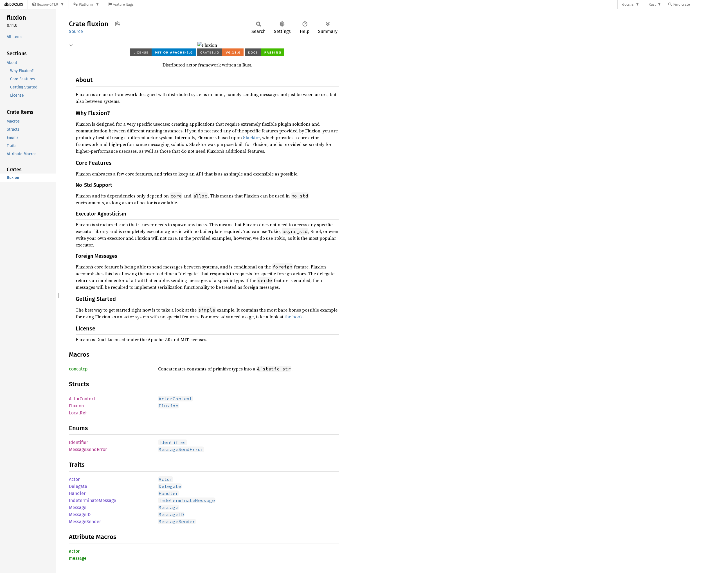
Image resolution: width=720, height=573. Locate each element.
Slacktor (251, 137)
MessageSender (85, 521)
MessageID (80, 514)
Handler (77, 493)
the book (294, 317)
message (78, 558)
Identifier (78, 442)
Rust (652, 4)
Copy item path (117, 23)
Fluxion (76, 405)
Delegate (78, 486)
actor (74, 551)
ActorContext (82, 398)
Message (77, 507)
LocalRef (78, 413)
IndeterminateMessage (92, 500)
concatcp (78, 369)
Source (76, 31)
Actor (74, 479)
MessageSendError (88, 449)
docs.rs (628, 4)
